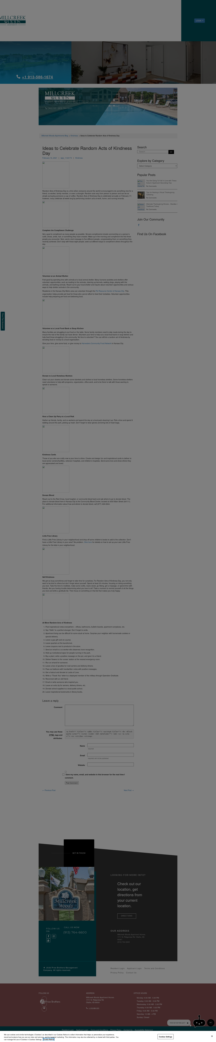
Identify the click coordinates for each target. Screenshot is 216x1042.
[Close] (212, 1036)
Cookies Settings (165, 1036)
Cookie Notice (48, 1039)
